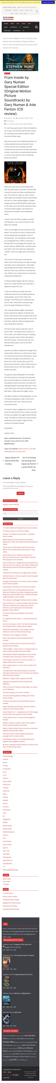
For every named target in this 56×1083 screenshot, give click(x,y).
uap (11, 1060)
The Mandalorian (32, 1056)
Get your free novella (48, 2)
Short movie (7, 845)
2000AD (4, 1035)
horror (5, 1045)
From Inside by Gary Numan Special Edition (19, 124)
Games (6, 27)
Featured (6, 791)
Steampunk (7, 857)
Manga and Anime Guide (11, 903)
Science (17, 13)
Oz (11, 950)
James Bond (15, 1045)
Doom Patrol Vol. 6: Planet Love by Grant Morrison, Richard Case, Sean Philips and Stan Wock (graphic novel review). (19, 557)
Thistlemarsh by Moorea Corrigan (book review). (20, 573)
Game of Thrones (32, 1042)
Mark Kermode (27, 1045)
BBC (11, 1038)
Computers (15, 10)
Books (12, 23)
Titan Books (5, 1060)
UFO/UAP (19, 1060)
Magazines (26, 27)
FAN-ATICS (6, 785)
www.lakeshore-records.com (14, 451)
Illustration (13, 27)
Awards (6, 23)
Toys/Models (16, 30)
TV (23, 30)
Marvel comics (6, 1048)
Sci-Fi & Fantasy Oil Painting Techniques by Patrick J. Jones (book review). (28, 463)
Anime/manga (8, 10)
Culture (22, 10)
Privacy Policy (30, 1077)
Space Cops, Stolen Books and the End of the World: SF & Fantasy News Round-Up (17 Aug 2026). (19, 549)
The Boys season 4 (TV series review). (16, 692)
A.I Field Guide (8, 893)
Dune (22, 1042)
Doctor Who (7, 781)
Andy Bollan (21, 118)
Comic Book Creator (29, 1038)
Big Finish (15, 1038)
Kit (20, 27)
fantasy (25, 1042)
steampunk (22, 1054)
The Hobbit (34, 1054)
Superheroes (7, 860)
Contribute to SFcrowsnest (30, 1073)
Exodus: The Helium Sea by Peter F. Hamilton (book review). (28, 6)
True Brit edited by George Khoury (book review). (20, 528)
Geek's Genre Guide (10, 896)
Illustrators (9, 1045)
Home (16, 38)
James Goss (20, 1045)
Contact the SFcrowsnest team (30, 1075)
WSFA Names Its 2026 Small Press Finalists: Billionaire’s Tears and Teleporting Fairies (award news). (20, 542)
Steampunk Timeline (10, 906)
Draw (20, 1042)
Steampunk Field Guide (11, 909)
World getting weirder (10, 870)
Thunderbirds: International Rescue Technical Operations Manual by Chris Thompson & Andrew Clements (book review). (20, 673)
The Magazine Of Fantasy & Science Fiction (16, 1056)
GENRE (5, 800)
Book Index (7, 879)
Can (14, 950)
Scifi (21, 13)
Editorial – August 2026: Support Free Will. (18, 678)
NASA (20, 1048)
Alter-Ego (27, 1035)
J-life (31, 10)
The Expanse (28, 1054)
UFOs (22, 1060)
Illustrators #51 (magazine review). (15, 635)
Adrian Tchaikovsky (20, 1035)
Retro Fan (10, 1051)
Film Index (6, 882)
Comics (24, 23)
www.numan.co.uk (26, 449)
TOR (8, 1060)
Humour (6, 807)
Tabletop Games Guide (11, 900)
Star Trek (6, 851)
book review (20, 1038)
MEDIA (5, 822)
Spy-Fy (25, 13)
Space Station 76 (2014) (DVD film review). (12, 460)
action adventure (11, 1035)
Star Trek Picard (10, 1053)
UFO (15, 1059)
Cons (17, 23)
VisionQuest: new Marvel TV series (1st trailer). (19, 587)
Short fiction (7, 841)
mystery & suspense (13, 1048)
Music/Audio (7, 30)
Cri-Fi (4, 775)
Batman (8, 1038)
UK (4, 950)
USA (7, 950)
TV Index (6, 884)
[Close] (54, 2)
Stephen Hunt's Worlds (11, 504)
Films (29, 23)
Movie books (7, 826)
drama (16, 1042)
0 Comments (10, 121)
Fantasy (27, 10)
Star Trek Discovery (25, 1051)
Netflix (24, 1048)
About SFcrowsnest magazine (30, 1071)
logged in (12, 482)
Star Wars (6, 854)
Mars (34, 1045)
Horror (12, 13)
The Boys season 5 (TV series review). (16, 531)
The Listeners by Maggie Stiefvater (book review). (20, 600)
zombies (26, 1060)
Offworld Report (8, 832)
